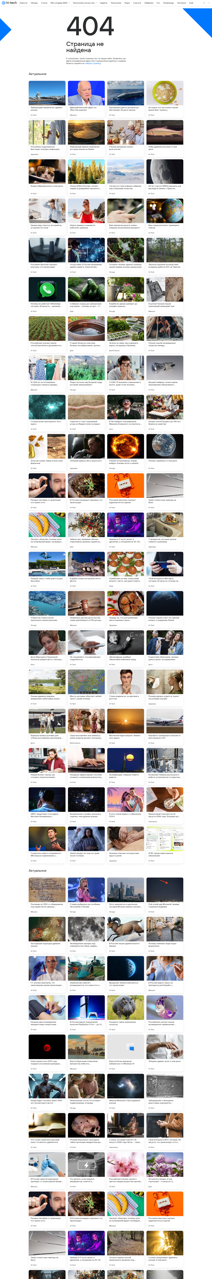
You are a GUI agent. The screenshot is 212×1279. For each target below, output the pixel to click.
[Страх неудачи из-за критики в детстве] (125, 688)
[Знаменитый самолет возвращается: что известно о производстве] (86, 1131)
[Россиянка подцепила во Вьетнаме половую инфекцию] (47, 138)
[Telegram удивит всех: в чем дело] (164, 1210)
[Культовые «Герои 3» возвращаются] (47, 1002)
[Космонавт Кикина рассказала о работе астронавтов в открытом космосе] (164, 766)
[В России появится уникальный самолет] (47, 962)
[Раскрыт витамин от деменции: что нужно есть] (47, 491)
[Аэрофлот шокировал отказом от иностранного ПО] (164, 727)
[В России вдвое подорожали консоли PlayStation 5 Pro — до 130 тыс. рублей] (86, 1170)
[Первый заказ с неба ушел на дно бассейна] (47, 570)
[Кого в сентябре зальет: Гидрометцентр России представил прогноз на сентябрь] (164, 962)
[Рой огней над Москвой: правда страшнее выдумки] (164, 1053)
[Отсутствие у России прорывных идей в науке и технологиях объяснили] (86, 256)
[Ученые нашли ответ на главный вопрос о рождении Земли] (164, 609)
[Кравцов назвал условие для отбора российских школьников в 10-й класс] (47, 727)
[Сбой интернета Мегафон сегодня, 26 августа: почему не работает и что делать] (164, 570)
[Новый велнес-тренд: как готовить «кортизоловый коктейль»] (47, 766)
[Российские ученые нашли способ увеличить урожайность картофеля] (47, 334)
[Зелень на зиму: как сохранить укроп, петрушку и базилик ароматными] (125, 334)
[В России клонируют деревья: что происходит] (86, 491)
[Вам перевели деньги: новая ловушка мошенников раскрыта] (125, 217)
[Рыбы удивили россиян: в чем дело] (164, 138)
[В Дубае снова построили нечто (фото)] (86, 570)
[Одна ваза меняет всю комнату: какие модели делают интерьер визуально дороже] (86, 727)
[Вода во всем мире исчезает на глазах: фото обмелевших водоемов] (164, 884)
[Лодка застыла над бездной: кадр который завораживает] (86, 374)
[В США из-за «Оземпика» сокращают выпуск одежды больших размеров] (47, 374)
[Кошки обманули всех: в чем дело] (47, 177)
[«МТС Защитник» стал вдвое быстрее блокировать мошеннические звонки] (47, 805)
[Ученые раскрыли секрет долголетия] (125, 138)
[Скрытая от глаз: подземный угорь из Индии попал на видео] (86, 413)
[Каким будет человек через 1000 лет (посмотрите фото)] (47, 1249)
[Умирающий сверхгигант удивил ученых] (47, 99)
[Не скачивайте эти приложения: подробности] (86, 648)
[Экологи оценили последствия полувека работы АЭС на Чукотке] (164, 256)
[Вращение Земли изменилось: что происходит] (125, 1131)
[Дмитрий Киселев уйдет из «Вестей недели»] (86, 99)
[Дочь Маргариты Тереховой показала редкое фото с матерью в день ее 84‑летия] (47, 648)
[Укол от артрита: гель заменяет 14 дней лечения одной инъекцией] (86, 884)
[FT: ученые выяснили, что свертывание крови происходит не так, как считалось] (47, 1131)
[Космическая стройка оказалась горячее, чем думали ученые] (86, 805)
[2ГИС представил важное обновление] (164, 845)
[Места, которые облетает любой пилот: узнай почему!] (86, 688)
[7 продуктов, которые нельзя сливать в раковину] (164, 531)
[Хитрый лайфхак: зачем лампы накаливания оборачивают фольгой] (164, 374)
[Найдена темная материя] (164, 1002)
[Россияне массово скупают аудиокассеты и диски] (125, 491)
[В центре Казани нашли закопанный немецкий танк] (164, 295)
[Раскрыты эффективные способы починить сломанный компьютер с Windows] (86, 766)
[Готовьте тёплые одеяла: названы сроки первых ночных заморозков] (125, 256)
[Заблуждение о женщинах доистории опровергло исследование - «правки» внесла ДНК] (164, 1249)
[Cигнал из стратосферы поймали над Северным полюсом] (125, 177)
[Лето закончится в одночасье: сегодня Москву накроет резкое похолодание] (125, 1053)
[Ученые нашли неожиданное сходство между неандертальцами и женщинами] (164, 334)
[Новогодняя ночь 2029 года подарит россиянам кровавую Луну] (47, 1210)
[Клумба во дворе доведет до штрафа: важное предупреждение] (125, 295)
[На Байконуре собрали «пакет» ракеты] (125, 766)
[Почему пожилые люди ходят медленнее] (164, 1092)
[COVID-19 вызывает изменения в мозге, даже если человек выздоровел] (125, 374)
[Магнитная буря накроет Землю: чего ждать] (125, 727)
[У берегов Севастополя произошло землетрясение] (47, 609)
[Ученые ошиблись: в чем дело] (164, 452)
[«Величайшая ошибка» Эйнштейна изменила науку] (125, 648)
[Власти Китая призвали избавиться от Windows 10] (125, 1210)
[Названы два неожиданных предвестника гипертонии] (47, 1170)
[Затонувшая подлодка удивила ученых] (47, 1092)
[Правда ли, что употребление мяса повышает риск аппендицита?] (125, 609)
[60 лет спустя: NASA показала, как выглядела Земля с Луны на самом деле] (164, 177)
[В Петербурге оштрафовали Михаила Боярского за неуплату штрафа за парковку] (125, 413)
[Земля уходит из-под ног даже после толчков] (86, 845)
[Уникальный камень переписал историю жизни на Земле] (86, 138)
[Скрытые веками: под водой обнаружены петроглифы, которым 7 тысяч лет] (47, 923)
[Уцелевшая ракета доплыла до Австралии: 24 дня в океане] (125, 99)
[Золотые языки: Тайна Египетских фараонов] (47, 452)
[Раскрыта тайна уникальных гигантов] (125, 1170)
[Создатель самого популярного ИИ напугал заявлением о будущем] (47, 845)
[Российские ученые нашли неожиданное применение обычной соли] (164, 1170)
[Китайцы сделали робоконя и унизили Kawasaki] (47, 884)
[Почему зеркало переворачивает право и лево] (86, 1002)
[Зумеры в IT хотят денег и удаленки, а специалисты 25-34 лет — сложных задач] (125, 531)
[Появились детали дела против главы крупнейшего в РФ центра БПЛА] (86, 609)
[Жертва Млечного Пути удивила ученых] (125, 1249)
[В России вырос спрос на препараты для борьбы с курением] (164, 1131)
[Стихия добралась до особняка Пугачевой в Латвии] (86, 1053)
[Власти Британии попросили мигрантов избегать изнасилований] (86, 1210)
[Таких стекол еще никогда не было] (164, 491)
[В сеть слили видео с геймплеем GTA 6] (125, 805)
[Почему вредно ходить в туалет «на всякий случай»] (164, 688)
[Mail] (3, 3)
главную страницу (93, 63)
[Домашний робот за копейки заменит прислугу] (164, 923)
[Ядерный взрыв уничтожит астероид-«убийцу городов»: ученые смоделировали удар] (125, 923)
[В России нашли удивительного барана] (125, 1092)
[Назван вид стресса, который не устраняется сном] (47, 217)
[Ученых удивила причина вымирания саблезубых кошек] (47, 688)
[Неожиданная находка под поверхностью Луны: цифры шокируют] (86, 1092)
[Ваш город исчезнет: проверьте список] (164, 217)
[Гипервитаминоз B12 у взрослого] (86, 452)
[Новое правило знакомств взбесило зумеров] (86, 217)
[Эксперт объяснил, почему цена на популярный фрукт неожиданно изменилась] (47, 531)
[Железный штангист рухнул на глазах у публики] (86, 962)
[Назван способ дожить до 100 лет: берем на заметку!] (164, 413)
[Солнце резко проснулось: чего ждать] (47, 413)
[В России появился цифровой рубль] (125, 962)
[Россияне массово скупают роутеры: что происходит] (47, 256)
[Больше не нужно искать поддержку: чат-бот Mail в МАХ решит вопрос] (125, 1002)
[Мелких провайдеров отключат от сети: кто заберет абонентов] (86, 923)
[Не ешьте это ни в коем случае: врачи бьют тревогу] (164, 99)
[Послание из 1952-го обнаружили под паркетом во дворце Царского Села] (47, 1053)
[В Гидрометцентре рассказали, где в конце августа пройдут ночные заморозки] (125, 884)
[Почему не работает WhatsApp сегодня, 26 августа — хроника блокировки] (47, 295)
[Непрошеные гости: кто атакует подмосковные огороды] (86, 1249)
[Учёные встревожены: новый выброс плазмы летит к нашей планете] (125, 452)
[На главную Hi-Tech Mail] (11, 3)
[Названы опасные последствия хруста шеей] (125, 845)
